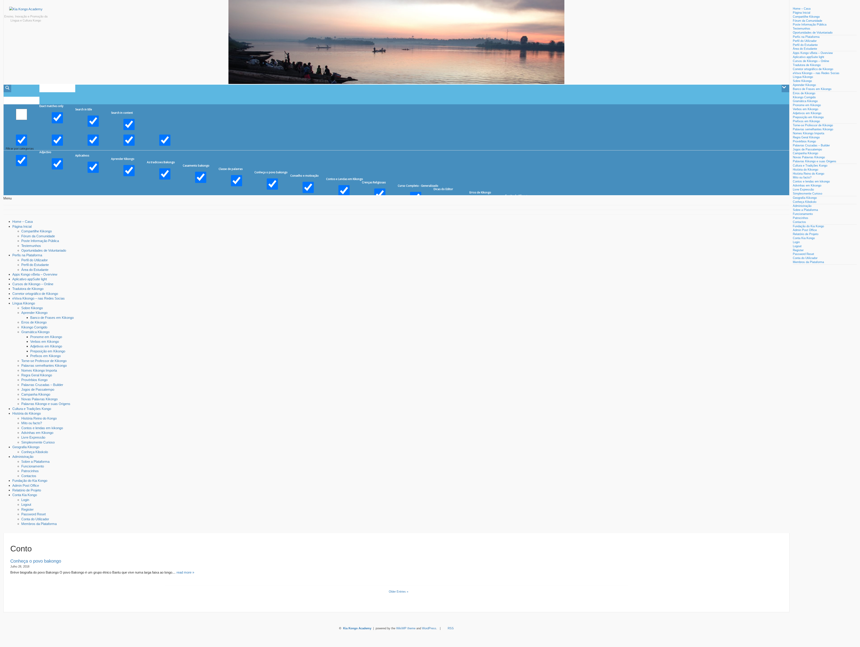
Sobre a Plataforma (35, 461)
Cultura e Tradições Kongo (31, 409)
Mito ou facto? (31, 423)
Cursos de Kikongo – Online (32, 284)
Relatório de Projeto (26, 490)
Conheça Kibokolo (34, 452)
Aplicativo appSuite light (29, 279)
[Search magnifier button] (7, 88)
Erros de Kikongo (34, 322)
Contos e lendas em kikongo (42, 428)
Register (27, 509)
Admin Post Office (25, 485)
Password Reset (33, 514)
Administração (22, 456)
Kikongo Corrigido (34, 327)
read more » (185, 572)
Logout (26, 504)
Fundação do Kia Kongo (29, 480)
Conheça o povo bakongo (35, 561)
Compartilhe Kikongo (36, 231)
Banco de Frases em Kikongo (52, 317)
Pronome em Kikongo (46, 337)
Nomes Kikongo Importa (39, 370)
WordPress (429, 628)
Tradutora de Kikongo (27, 289)
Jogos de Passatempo (37, 389)
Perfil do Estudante (35, 265)
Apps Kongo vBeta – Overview (34, 274)
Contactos (28, 476)
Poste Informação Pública (40, 241)
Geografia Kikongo (25, 447)
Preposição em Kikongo (47, 351)
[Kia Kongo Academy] (25, 11)
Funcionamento (32, 466)
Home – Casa (22, 221)
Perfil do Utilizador (34, 260)
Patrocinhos (30, 471)
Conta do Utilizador (35, 519)
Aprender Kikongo (34, 313)
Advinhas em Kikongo (37, 433)
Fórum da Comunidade (38, 236)
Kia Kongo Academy (357, 628)
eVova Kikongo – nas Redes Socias (38, 298)
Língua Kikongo (23, 303)
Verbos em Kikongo (44, 341)
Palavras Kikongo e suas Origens (45, 404)
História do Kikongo (26, 413)
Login (25, 500)
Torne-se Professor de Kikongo (44, 361)
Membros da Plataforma (39, 524)
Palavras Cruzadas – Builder (42, 385)
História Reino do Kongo (39, 418)
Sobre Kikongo (32, 308)
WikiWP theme (405, 628)
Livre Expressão (33, 437)
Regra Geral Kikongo (36, 375)
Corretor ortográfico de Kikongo (35, 294)
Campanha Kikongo (35, 394)
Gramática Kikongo (35, 332)
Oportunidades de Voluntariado (43, 250)
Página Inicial (22, 226)
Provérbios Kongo (34, 380)
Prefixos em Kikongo (45, 356)
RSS (451, 628)
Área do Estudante (34, 270)
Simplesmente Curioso (38, 442)
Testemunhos (31, 246)
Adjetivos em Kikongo (46, 346)
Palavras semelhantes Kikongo (44, 365)
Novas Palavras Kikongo (39, 399)
